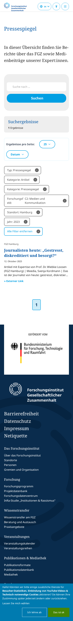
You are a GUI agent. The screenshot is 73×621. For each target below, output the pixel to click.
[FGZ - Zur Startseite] (17, 7)
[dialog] (36, 602)
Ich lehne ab (34, 612)
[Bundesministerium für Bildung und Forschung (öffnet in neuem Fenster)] (36, 350)
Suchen (37, 98)
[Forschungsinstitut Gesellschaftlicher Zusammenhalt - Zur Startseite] (36, 392)
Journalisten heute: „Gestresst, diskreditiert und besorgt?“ (33, 253)
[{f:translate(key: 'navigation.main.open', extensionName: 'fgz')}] (65, 6)
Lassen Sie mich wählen (16, 603)
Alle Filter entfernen (23, 231)
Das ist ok (58, 612)
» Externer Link (13, 281)
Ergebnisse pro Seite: (20, 144)
